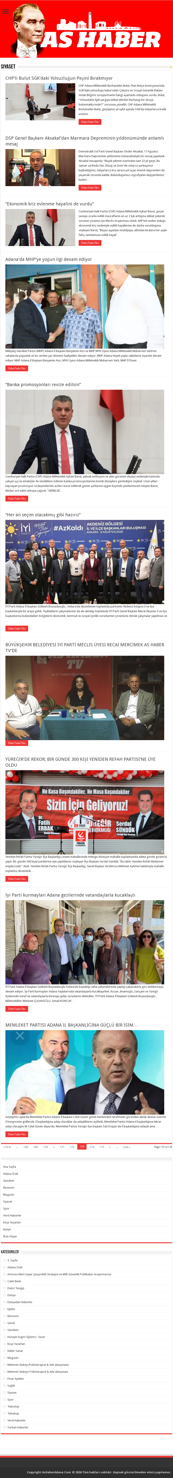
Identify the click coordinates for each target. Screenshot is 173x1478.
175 (101, 1147)
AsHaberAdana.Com (56, 1472)
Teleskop (13, 1413)
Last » (126, 1147)
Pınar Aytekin (15, 1378)
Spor (6, 1208)
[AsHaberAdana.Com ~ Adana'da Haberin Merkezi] (86, 29)
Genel (11, 1323)
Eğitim (11, 1309)
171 (62, 1147)
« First (7, 1147)
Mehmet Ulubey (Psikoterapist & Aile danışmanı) (38, 1364)
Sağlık (11, 1385)
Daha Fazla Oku (90, 121)
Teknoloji (13, 1406)
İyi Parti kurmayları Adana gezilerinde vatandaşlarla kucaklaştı (70, 895)
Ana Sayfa (9, 1166)
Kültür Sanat (15, 1351)
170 (45, 1147)
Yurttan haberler (17, 1427)
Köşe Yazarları (12, 1222)
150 (25, 1147)
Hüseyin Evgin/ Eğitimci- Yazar (26, 1337)
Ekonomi (8, 1187)
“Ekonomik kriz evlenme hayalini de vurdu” (49, 204)
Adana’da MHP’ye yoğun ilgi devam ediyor (48, 259)
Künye (7, 1229)
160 (35, 1147)
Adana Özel (10, 1173)
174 (91, 1147)
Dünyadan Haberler (19, 1302)
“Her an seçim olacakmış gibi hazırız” (43, 514)
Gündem (8, 1180)
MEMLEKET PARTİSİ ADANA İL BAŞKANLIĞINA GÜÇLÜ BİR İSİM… (71, 1025)
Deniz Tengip (15, 1288)
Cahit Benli (14, 1281)
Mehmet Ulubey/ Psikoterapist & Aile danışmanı (37, 1371)
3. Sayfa (12, 1260)
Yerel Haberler (12, 1215)
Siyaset (7, 1201)
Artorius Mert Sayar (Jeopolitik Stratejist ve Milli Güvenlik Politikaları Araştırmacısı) (59, 1274)
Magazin (8, 1194)
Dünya (11, 1295)
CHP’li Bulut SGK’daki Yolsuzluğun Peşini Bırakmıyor (59, 78)
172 (72, 1147)
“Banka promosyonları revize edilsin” (43, 384)
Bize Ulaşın (10, 1236)
